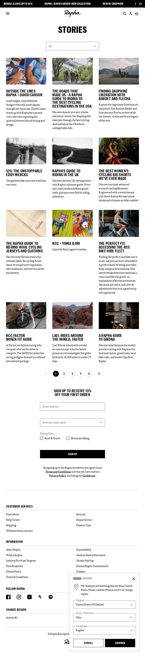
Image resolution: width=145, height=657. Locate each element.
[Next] (99, 374)
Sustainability (83, 549)
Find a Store (12, 514)
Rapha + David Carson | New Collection (68, 3)
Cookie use (89, 475)
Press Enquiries (14, 566)
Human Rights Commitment (92, 566)
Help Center (13, 519)
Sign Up (72, 454)
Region (80, 600)
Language (81, 626)
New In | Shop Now (113, 3)
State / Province (84, 613)
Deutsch (87, 578)
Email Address (51, 406)
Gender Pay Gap (85, 560)
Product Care (83, 525)
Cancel (88, 643)
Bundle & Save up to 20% (18, 3)
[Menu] (7, 13)
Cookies (80, 571)
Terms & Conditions (17, 576)
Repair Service (84, 519)
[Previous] (46, 374)
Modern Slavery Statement (91, 555)
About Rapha (13, 549)
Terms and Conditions (58, 471)
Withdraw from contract (19, 530)
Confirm (120, 643)
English (77, 578)
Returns (80, 514)
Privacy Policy (57, 475)
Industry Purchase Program (21, 560)
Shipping (11, 525)
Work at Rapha (14, 555)
